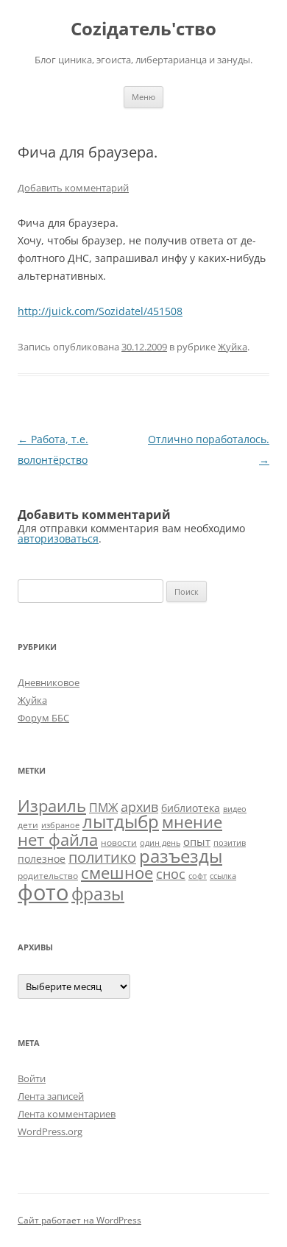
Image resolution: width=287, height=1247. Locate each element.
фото (43, 892)
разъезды (180, 856)
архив (139, 807)
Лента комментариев (67, 1113)
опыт (196, 841)
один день (160, 843)
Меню (143, 96)
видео (235, 809)
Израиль (52, 805)
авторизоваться (58, 538)
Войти (32, 1078)
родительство (48, 875)
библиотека (190, 808)
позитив (229, 843)
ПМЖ (103, 807)
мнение (192, 821)
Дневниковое (48, 682)
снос (170, 874)
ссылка (223, 876)
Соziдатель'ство (143, 29)
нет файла (58, 839)
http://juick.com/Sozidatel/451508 (100, 311)
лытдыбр (120, 821)
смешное (117, 872)
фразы (97, 893)
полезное (41, 859)
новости (119, 842)
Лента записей (51, 1096)
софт (197, 876)
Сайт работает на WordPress (79, 1220)
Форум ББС (43, 717)
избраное (60, 825)
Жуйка (232, 346)
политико (102, 857)
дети (28, 825)
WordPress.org (50, 1131)
